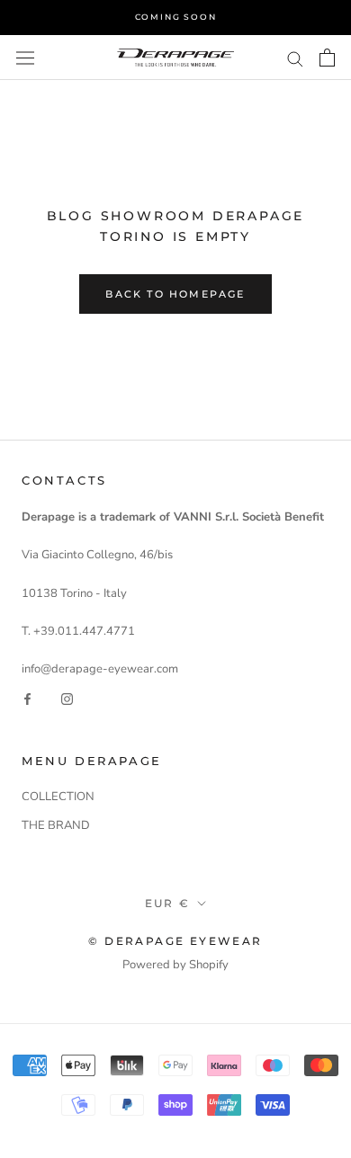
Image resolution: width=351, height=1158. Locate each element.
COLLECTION (58, 796)
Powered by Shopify (175, 965)
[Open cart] (327, 58)
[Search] (295, 58)
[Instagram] (67, 699)
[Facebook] (27, 699)
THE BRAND (56, 825)
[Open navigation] (25, 58)
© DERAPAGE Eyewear (175, 941)
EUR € (168, 903)
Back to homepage (175, 294)
